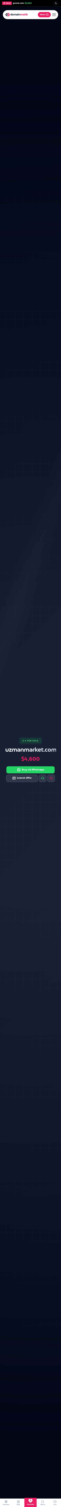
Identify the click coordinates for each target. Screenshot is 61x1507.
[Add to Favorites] (51, 778)
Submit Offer (24, 778)
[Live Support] (42, 778)
